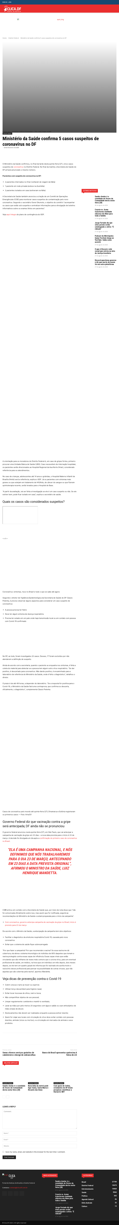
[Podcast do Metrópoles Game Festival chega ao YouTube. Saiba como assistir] (87, 239)
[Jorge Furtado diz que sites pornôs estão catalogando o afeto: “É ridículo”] (87, 226)
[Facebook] (5, 1038)
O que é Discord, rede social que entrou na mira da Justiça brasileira (105, 251)
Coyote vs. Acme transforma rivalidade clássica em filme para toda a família (104, 213)
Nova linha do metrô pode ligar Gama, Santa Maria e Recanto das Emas (38, 1088)
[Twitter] (111, 8)
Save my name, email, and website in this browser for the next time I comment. (35, 1152)
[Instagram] (10, 1193)
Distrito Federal (13, 38)
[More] (62, 156)
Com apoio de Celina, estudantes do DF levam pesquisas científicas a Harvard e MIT (63, 1089)
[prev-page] (4, 1096)
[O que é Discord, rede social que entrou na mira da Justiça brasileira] (87, 252)
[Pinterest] (15, 1038)
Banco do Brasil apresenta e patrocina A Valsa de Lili (59, 1053)
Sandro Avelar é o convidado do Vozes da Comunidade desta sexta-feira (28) (14, 1088)
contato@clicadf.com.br (18, 1188)
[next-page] (7, 1096)
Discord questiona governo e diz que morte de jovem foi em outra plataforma (105, 262)
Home (5, 38)
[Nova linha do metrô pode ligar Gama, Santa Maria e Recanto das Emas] (39, 1076)
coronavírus (18, 167)
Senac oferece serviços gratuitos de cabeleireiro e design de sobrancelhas (19, 1053)
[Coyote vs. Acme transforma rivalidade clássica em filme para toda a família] (87, 213)
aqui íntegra (11, 214)
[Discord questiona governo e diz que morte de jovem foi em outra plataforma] (87, 263)
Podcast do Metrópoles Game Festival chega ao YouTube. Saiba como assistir (104, 239)
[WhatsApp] (21, 1038)
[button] (115, 2)
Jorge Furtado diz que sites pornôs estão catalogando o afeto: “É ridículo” (104, 226)
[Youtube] (115, 8)
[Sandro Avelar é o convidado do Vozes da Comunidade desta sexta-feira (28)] (14, 1076)
